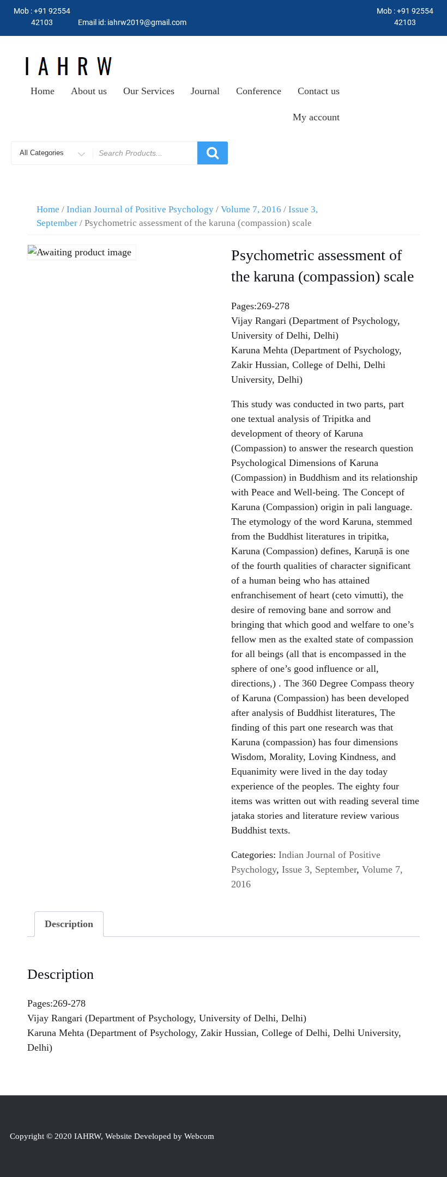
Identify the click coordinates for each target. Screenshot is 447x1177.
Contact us (319, 90)
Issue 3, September (319, 869)
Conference (258, 90)
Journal (205, 90)
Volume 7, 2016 (251, 209)
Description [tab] (69, 923)
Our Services (148, 90)
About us (89, 90)
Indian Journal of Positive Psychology (140, 209)
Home (43, 90)
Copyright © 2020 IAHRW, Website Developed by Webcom (112, 1136)
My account (316, 117)
